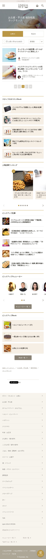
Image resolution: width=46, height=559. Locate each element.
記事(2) (12, 34)
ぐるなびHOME (6, 551)
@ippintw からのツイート (11, 530)
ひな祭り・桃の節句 (8, 439)
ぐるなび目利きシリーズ (20, 551)
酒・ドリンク (6, 463)
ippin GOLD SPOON (8, 524)
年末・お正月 (6, 432)
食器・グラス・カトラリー (10, 469)
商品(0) (33, 34)
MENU (3, 5)
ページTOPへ (23, 376)
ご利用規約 (32, 551)
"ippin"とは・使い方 (8, 542)
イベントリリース (8, 512)
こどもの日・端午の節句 (10, 445)
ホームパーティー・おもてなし (12, 408)
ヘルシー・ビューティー (10, 414)
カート (37, 5)
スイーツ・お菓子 (8, 457)
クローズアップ (7, 493)
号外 (3, 518)
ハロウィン (5, 420)
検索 (42, 5)
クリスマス (5, 426)
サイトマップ (6, 554)
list (20, 382)
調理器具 (5, 475)
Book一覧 (26, 538)
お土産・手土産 (7, 402)
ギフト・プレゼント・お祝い (11, 396)
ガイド (4, 506)
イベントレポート (8, 487)
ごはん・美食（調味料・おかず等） (13, 451)
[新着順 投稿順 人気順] (36, 42)
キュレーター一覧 (8, 538)
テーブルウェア (7, 481)
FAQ (13, 554)
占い (3, 500)
